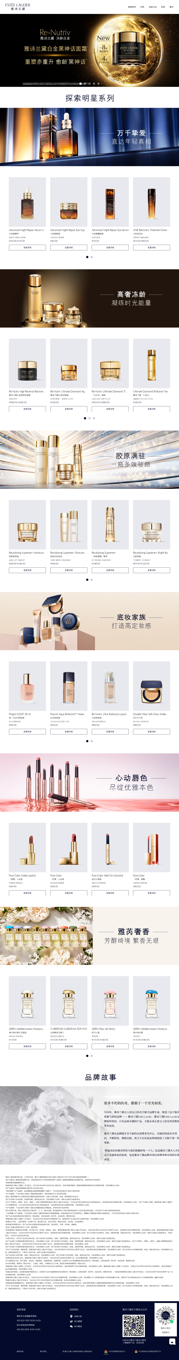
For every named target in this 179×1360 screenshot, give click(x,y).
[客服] (172, 1341)
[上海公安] (136, 1351)
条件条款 (43, 1351)
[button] (132, 7)
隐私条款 (20, 1351)
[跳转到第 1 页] (87, 257)
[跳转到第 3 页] (94, 418)
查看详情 (27, 247)
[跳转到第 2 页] (92, 257)
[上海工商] (105, 1351)
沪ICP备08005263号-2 (117, 1351)
